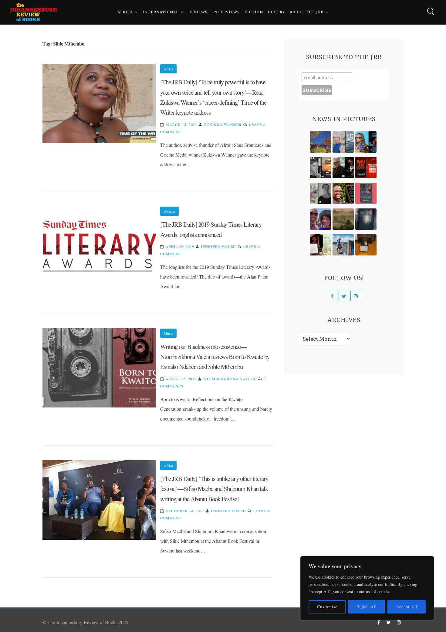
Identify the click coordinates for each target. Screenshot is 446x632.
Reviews (198, 12)
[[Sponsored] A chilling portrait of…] (366, 167)
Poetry (276, 12)
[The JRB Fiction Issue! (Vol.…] (320, 142)
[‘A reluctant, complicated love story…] (343, 142)
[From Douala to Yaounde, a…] (343, 219)
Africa (125, 12)
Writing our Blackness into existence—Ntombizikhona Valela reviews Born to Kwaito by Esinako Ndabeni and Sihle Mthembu (214, 356)
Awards (169, 211)
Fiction (254, 12)
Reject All (366, 607)
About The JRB (307, 12)
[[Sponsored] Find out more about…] (366, 193)
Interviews (226, 12)
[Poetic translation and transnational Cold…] (366, 219)
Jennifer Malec (218, 246)
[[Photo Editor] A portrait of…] (343, 244)
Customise (327, 607)
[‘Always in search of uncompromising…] (320, 167)
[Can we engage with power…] (343, 167)
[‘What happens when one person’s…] (343, 193)
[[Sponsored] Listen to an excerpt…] (366, 142)
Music (168, 333)
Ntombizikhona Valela (229, 378)
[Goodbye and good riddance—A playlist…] (366, 244)
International (161, 12)
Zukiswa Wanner (223, 124)
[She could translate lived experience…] (320, 219)
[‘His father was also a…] (320, 244)
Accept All (406, 607)
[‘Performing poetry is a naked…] (320, 193)
